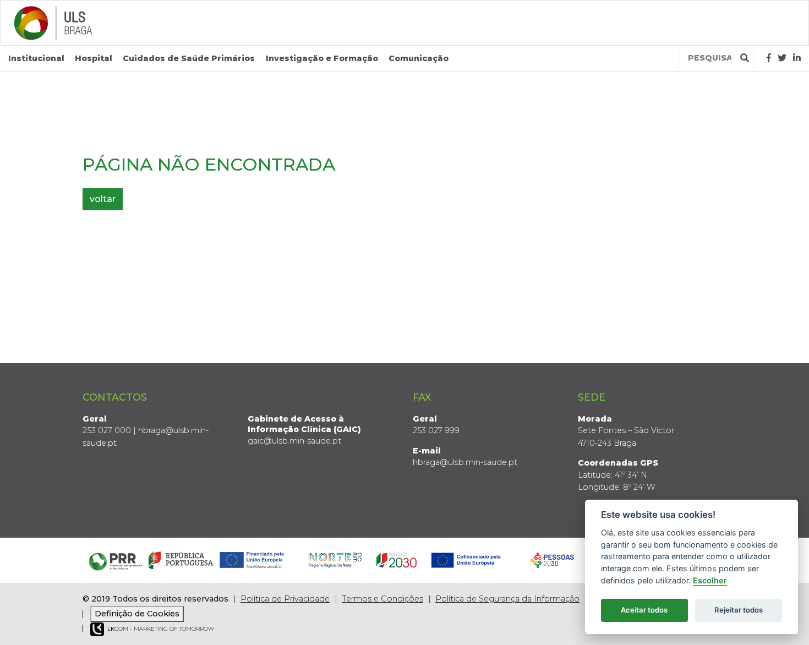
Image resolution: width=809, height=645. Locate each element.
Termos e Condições (382, 599)
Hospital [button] (93, 58)
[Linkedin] (797, 58)
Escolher (710, 580)
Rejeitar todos (738, 609)
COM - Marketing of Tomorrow (160, 628)
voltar (103, 199)
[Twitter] (782, 58)
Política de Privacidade (285, 599)
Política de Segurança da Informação (507, 599)
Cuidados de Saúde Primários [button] (189, 58)
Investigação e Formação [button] (322, 58)
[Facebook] (769, 58)
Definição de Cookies (137, 614)
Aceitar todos (644, 609)
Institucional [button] (36, 58)
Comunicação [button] (419, 58)
